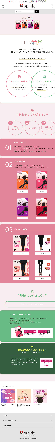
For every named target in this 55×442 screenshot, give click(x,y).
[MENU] (3, 5)
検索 (36, 11)
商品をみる (22, 191)
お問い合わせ (7, 426)
